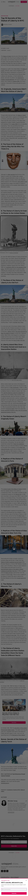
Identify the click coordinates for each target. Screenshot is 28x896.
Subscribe (14, 893)
